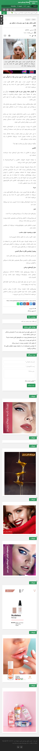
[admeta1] (19, 72)
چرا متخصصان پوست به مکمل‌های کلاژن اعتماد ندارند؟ (20, 337)
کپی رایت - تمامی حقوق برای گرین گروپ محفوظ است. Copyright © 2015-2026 (19, 741)
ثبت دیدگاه (31, 385)
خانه (34, 19)
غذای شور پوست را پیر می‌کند (27, 340)
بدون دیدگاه (31, 311)
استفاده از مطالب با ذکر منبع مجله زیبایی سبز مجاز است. (24, 743)
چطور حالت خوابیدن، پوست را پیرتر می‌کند (23, 343)
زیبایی (28, 19)
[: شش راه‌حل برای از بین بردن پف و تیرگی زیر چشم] (5, 35)
